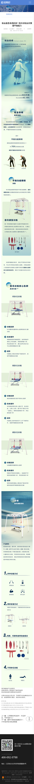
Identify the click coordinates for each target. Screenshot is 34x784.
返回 (29, 718)
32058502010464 (16, 777)
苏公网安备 (7, 777)
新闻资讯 (9, 14)
